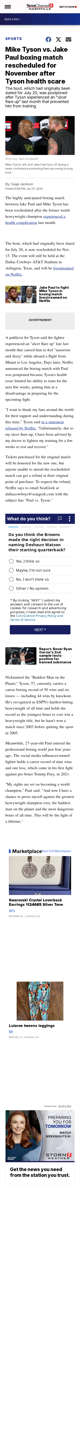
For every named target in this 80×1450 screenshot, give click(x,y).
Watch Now (67, 7)
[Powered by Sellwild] (64, 1106)
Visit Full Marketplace (56, 851)
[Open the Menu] (7, 6)
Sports (13, 38)
